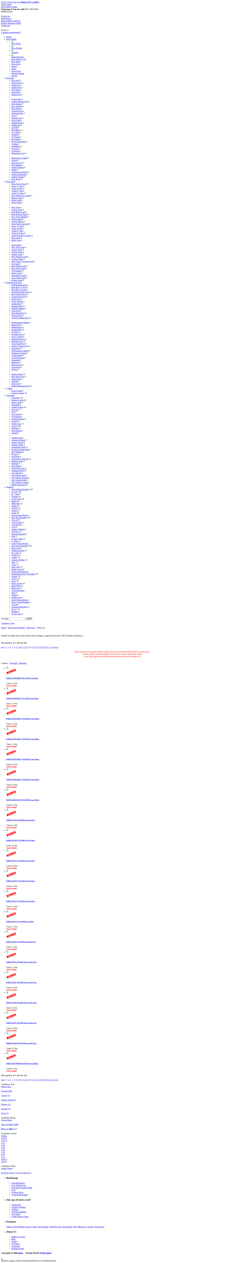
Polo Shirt (15, 90)
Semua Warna (6, 1168)
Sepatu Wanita (17, 442)
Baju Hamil (67, 1227)
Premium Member (18, 1212)
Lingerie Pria (16, 111)
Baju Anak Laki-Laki (20, 224)
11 (22, 647)
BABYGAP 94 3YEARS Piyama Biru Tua (21, 982)
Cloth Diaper (16, 355)
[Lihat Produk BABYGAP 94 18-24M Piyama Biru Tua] (7, 932)
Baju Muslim (16, 48)
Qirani (14, 506)
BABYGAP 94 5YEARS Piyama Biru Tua (21, 1023)
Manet (14, 501)
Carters (14, 557)
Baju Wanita (11, 39)
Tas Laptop (16, 414)
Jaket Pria (15, 92)
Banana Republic (18, 534)
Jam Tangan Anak (18, 480)
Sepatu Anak (16, 219)
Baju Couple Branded (20, 602)
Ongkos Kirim (17, 1192)
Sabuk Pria (15, 125)
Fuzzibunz (15, 367)
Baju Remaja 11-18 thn (20, 196)
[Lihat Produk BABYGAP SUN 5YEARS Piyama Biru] (7, 830)
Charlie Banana (17, 358)
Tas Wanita (16, 416)
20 (45, 647)
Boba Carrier (16, 583)
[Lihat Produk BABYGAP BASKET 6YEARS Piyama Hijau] (7, 790)
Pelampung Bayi (18, 339)
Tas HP (14, 127)
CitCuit (14, 492)
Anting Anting (17, 407)
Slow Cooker (16, 337)
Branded (9, 487)
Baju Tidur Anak (18, 268)
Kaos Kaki (15, 120)
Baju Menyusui (79, 1227)
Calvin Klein (16, 522)
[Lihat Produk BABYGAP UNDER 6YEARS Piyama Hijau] (7, 1053)
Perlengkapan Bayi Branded (23, 574)
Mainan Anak (17, 461)
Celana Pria (16, 99)
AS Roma (15, 137)
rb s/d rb (9, 1129)
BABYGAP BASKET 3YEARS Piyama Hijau (22, 739)
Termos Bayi (16, 315)
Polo (13, 536)
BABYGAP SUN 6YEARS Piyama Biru (20, 820)
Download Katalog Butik (21, 1188)
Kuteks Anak (16, 280)
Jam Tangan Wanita (19, 478)
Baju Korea (16, 44)
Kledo (20, 1253)
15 (32, 647)
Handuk (14, 463)
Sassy (13, 581)
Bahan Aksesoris (18, 485)
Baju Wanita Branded (20, 489)
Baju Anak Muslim (19, 217)
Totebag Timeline (18, 1207)
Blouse (6, 1104)
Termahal (22, 663)
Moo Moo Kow (17, 377)
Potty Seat (15, 311)
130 (4, 1140)
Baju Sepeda (16, 106)
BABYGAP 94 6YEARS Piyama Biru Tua (21, 1043)
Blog (13, 1239)
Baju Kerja (15, 64)
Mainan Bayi (16, 327)
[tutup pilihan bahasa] (5, 26)
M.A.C (14, 609)
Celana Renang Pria (19, 102)
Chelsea (14, 144)
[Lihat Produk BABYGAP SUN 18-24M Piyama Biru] (7, 911)
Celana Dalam (17, 221)
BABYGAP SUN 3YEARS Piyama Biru (20, 881)
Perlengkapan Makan (20, 322)
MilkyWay (15, 503)
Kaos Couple (16, 391)
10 (19, 647)
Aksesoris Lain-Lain (19, 459)
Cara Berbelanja (18, 1183)
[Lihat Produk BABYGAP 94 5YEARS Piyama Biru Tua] (7, 1013)
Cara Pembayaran (18, 1185)
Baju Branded (19, 1227)
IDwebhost (47, 1253)
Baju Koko (16, 109)
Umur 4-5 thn (17, 188)
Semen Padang (17, 167)
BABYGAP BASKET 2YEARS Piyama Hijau (22, 719)
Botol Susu (16, 299)
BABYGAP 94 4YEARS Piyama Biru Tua (21, 1003)
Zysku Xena (16, 499)
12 (24, 647)
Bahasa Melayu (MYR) (10, 21)
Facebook (15, 1244)
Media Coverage (18, 1237)
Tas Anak (15, 264)
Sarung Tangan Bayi (19, 346)
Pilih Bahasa (6, 18)
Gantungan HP (17, 471)
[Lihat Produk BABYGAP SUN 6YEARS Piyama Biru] (7, 810)
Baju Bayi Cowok (18, 290)
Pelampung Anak (18, 275)
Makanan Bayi (17, 341)
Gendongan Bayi (18, 297)
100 (4, 1159)
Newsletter (15, 1214)
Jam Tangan (16, 473)
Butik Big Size (55, 1227)
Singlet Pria (16, 87)
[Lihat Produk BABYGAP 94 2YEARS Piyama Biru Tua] (7, 952)
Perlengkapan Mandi (20, 351)
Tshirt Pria (15, 85)
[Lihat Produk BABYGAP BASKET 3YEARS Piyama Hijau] (7, 729)
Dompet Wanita (17, 419)
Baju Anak (10, 181)
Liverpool (15, 151)
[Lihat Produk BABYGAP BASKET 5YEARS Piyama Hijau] (7, 769)
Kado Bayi (15, 348)
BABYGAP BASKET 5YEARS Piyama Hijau (22, 780)
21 (48, 647)
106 (5, 1173)
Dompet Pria (16, 118)
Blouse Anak (16, 198)
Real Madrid (16, 165)
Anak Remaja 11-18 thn (21, 236)
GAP (13, 527)
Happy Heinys (17, 374)
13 (27, 647)
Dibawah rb (9, 1124)
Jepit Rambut (16, 452)
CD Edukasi (16, 271)
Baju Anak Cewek (19, 184)
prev (3, 647)
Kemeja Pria (16, 83)
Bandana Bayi (17, 306)
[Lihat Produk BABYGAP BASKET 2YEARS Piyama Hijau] (7, 708)
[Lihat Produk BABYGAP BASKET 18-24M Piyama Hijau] (7, 688)
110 (4, 1138)
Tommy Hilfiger (18, 529)
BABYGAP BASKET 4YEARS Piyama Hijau (22, 759)
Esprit (13, 513)
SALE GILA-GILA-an (20, 2)
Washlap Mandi (17, 308)
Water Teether (17, 301)
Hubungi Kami (17, 1248)
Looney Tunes (17, 539)
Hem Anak (15, 238)
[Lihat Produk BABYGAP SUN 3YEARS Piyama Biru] (7, 871)
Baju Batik (15, 62)
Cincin (14, 426)
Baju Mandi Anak (18, 266)
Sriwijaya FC (16, 163)
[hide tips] (5, 16)
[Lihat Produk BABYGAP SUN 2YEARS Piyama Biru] (7, 891)
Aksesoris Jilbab (18, 440)
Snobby (14, 576)
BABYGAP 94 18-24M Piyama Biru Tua (21, 942)
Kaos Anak (16, 245)
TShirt (5, 1095)
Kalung (9, 1227)
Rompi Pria (16, 94)
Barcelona (15, 139)
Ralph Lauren (17, 569)
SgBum (14, 381)
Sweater (6, 1109)
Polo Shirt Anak (18, 247)
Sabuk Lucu (16, 424)
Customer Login (7, 623)
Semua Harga (6, 1120)
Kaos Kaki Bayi (18, 344)
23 (53, 647)
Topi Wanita (16, 431)
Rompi (14, 76)
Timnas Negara (17, 177)
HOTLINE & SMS (9, 7)
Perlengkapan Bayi (14, 283)
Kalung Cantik (17, 400)
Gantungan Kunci (18, 447)
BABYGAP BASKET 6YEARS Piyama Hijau (22, 800)
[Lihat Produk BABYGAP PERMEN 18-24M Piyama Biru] (7, 668)
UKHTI (14, 508)
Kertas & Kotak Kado (20, 449)
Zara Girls (15, 567)
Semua (4, 1136)
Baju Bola (15, 130)
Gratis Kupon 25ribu (20, 1216)
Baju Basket (16, 104)
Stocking (15, 428)
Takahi (14, 595)
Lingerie (14, 52)
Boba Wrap (16, 586)
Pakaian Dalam (17, 73)
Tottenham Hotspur (19, 172)
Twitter (14, 1241)
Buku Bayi (15, 325)
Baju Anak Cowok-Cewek (22, 261)
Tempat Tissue (17, 445)
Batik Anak (16, 200)
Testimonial (16, 1205)
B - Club (15, 494)
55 (19, 1173)
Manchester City (18, 153)
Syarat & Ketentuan (19, 1195)
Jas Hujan (15, 456)
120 (4, 1162)
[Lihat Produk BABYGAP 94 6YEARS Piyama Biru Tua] (7, 1033)
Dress (13, 69)
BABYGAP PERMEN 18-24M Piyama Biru (22, 678)
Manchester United (19, 158)
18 (40, 647)
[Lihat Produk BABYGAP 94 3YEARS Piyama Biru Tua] (7, 972)
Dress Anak (16, 203)
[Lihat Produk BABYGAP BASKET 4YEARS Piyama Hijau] (7, 749)
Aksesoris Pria (17, 113)
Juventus (15, 149)
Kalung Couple (17, 393)
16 (35, 647)
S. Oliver (15, 541)
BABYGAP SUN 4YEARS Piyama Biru (20, 861)
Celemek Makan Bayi (20, 318)
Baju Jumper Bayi (18, 294)
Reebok (14, 612)
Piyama (6, 1091)
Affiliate (14, 1209)
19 (43, 647)
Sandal (14, 433)
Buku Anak (16, 273)
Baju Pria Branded (19, 518)
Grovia (14, 369)
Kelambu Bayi (17, 334)
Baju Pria (10, 78)
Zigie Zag (15, 384)
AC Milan (15, 132)
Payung (14, 454)
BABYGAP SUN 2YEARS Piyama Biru (20, 901)
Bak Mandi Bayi (18, 313)
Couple (9, 388)
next (56, 647)
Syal (13, 412)
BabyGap (15, 548)
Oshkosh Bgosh (18, 550)
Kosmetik (15, 405)
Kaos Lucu (16, 71)
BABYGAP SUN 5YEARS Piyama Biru (20, 840)
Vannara (14, 496)
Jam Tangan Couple (19, 482)
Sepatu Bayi (16, 304)
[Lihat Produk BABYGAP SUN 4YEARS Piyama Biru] (7, 850)
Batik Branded (17, 57)
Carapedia (15, 1246)
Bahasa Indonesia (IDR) (11, 23)
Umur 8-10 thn (17, 193)
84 (24, 1173)
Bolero (14, 66)
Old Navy (15, 532)
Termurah (13, 663)
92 (27, 1173)
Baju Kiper (16, 179)
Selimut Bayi (16, 330)
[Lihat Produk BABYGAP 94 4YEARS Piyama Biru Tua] (7, 992)
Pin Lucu (15, 409)
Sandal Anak (16, 438)
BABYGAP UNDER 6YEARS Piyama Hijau (22, 1064)
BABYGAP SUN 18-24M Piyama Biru (20, 922)
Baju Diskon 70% (18, 59)
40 (11, 1173)
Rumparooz (16, 379)
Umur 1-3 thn (17, 186)
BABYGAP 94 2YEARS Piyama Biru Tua (21, 962)
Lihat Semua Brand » (20, 515)
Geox (13, 565)
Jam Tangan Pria (18, 475)
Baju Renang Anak (19, 214)
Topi (13, 116)
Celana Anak (16, 210)
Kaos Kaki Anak (18, 278)
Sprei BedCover (18, 468)
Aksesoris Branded (19, 607)
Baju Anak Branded (19, 546)
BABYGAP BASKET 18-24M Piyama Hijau (22, 698)
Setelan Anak (16, 252)
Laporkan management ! (11, 32)
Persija (14, 160)
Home (8, 37)
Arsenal (14, 134)
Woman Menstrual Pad (20, 386)
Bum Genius (16, 365)
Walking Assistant (18, 353)
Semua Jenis (6, 1087)
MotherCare (16, 597)
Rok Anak (15, 207)
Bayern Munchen (18, 141)
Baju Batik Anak (18, 212)
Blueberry (15, 362)
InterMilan (15, 146)
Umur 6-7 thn (17, 191)
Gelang (14, 421)
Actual (14, 510)
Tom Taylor (16, 525)
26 (2, 1173)
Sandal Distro (17, 123)
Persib (14, 170)
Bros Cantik (16, 402)
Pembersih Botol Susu (20, 292)
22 (50, 647)
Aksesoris (10, 395)
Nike (13, 562)
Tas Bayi (15, 332)
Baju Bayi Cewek (18, 287)
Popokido (15, 360)
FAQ (13, 1190)
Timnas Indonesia (18, 174)
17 (37, 647)
